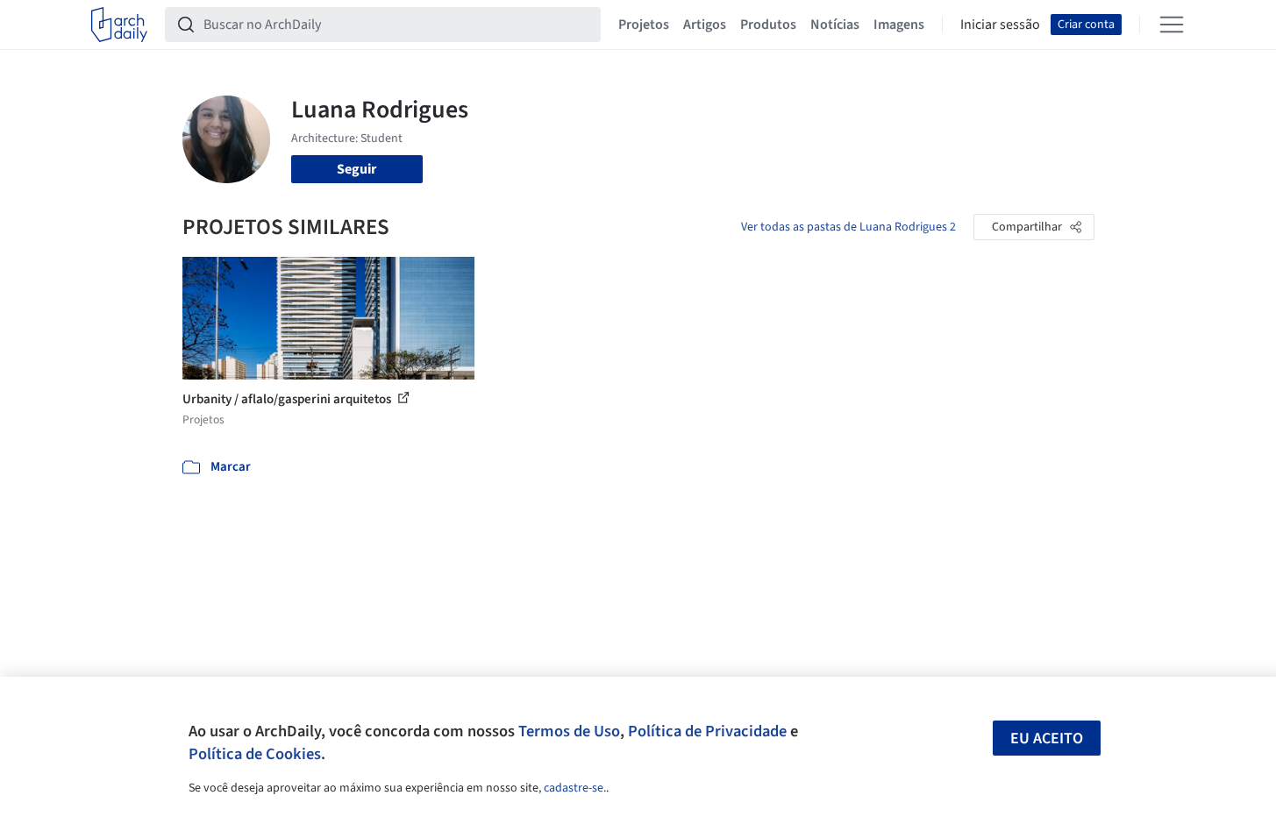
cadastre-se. (575, 788)
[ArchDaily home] (119, 24)
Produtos (768, 24)
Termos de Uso (569, 731)
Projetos (643, 24)
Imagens (898, 24)
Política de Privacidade (707, 731)
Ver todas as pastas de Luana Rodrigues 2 (848, 227)
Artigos (704, 24)
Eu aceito (1046, 738)
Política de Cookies (255, 753)
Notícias (834, 24)
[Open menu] (1172, 25)
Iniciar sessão (1000, 24)
